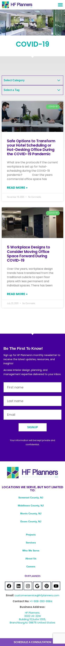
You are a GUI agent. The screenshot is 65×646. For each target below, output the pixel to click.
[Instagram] (28, 586)
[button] (60, 5)
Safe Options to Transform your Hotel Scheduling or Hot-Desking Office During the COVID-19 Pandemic (31, 147)
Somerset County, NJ (30, 497)
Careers (30, 566)
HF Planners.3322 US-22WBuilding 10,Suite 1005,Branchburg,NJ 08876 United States (32, 617)
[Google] (37, 586)
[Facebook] (9, 586)
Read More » (17, 188)
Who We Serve (30, 550)
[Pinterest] (46, 586)
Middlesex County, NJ (31, 505)
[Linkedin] (18, 586)
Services (31, 542)
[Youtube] (56, 586)
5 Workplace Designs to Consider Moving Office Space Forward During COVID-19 (28, 254)
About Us (30, 558)
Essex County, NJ (30, 521)
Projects (31, 534)
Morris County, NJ (30, 513)
